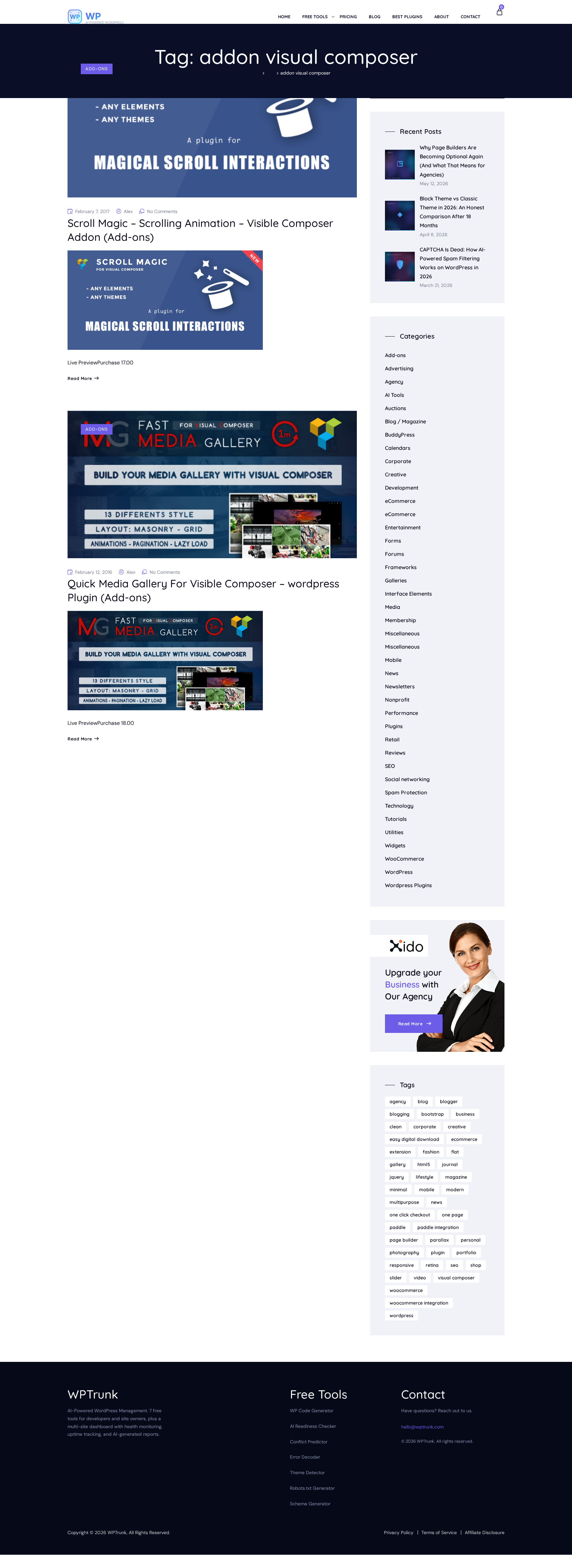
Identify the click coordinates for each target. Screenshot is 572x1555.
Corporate (398, 461)
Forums (394, 554)
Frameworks (401, 567)
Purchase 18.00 (115, 723)
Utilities (394, 832)
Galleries (396, 580)
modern (455, 1190)
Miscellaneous (402, 633)
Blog (374, 16)
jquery (397, 1177)
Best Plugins (407, 16)
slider (396, 1278)
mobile (426, 1190)
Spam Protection (406, 792)
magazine (456, 1177)
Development (401, 487)
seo (454, 1265)
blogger (449, 1101)
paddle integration (438, 1227)
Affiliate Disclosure (484, 1532)
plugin (438, 1253)
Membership (400, 620)
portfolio (466, 1253)
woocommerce (406, 1290)
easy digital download (414, 1139)
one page (452, 1215)
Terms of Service (439, 1532)
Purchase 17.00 (115, 362)
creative (457, 1127)
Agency (394, 381)
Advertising (399, 368)
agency (398, 1101)
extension (400, 1152)
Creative (395, 474)
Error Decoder (305, 1457)
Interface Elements (408, 593)
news (436, 1202)
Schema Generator (310, 1504)
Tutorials (396, 819)
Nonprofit (397, 699)
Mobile (393, 660)
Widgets (395, 845)
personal (471, 1240)
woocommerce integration (419, 1303)
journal (450, 1164)
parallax (439, 1240)
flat (455, 1152)
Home (284, 16)
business (465, 1114)
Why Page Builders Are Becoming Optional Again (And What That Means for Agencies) (452, 161)
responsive (402, 1265)
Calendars (397, 448)
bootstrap (432, 1114)
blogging (399, 1114)
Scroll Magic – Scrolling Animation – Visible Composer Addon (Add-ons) (200, 229)
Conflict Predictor (308, 1442)
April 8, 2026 (434, 235)
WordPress (399, 872)
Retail (392, 739)
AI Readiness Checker (313, 1426)
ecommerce (464, 1139)
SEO (390, 766)
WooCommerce (404, 858)
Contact (470, 16)
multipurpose (404, 1202)
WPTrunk (117, 1532)
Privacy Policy (398, 1532)
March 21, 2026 (436, 285)
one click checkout (410, 1215)
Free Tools (315, 16)
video (420, 1278)
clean (396, 1127)
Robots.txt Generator (312, 1488)
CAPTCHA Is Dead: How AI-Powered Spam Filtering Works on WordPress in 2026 (452, 263)
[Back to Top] (557, 1544)
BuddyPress (400, 434)
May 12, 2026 (434, 184)
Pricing (348, 16)
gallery (397, 1164)
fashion (431, 1152)
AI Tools (394, 395)
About (441, 16)
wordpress (401, 1315)
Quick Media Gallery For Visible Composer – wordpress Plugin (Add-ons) (203, 590)
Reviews (395, 752)
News (392, 673)
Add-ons (96, 69)
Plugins (394, 726)
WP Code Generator (311, 1411)
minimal (398, 1190)
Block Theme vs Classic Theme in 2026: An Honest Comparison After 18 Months (452, 212)
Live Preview (82, 362)
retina (432, 1265)
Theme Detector (307, 1473)
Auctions (395, 408)
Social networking (407, 779)
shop (475, 1265)
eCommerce (400, 501)
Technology (399, 805)
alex (128, 211)
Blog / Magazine (405, 421)
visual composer (456, 1278)
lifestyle (424, 1177)
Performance (401, 713)
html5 (423, 1164)
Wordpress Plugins (408, 885)
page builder (404, 1240)
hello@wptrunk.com (422, 1427)
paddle (397, 1227)
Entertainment (403, 527)
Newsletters (400, 686)
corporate (424, 1127)
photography (404, 1253)
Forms (393, 540)
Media (392, 607)
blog (423, 1101)
